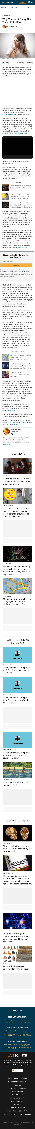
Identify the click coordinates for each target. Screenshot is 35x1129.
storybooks (15, 302)
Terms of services (19, 269)
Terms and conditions (17, 1088)
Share (6, 62)
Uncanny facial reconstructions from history (25, 1035)
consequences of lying (9, 114)
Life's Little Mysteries (10, 1020)
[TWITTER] (12, 434)
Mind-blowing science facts (24, 1047)
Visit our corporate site (21, 1065)
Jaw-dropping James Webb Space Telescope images (10, 1031)
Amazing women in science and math (24, 1031)
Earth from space (25, 1020)
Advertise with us (17, 1098)
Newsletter (29, 62)
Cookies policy (17, 1095)
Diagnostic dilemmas (10, 1022)
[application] (17, 146)
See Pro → (22, 2)
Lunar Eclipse (26, 7)
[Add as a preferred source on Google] (17, 1070)
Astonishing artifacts (25, 1022)
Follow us (21, 62)
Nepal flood (14, 7)
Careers (17, 1104)
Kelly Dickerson (13, 26)
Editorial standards (17, 1108)
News (22, 28)
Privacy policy (17, 1091)
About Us (17, 1085)
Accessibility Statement (17, 1078)
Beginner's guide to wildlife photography (25, 1045)
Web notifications (17, 1101)
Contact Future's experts (18, 1082)
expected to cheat (21, 247)
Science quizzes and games (10, 1044)
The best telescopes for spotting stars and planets (10, 1048)
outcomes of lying (14, 410)
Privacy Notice (21, 271)
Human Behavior (6, 15)
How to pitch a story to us (17, 1111)
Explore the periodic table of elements (10, 1035)
